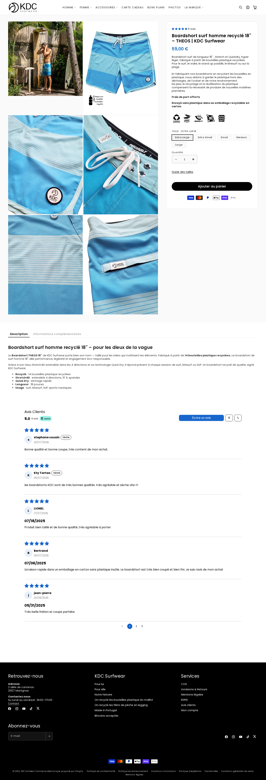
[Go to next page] (143, 626)
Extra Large (182, 137)
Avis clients (188, 705)
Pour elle (100, 689)
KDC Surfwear (28, 771)
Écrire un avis (201, 418)
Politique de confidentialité (101, 771)
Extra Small (205, 137)
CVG (184, 684)
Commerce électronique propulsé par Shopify (59, 771)
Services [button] (190, 676)
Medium (242, 137)
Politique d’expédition (190, 771)
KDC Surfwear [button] (110, 676)
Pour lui (99, 684)
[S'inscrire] (49, 736)
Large (179, 144)
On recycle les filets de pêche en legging (121, 705)
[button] (69, 7)
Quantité (177, 152)
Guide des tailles (182, 172)
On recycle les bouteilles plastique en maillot (124, 700)
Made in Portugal (106, 710)
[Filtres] (229, 418)
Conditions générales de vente (237, 771)
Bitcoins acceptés (106, 715)
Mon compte (189, 710)
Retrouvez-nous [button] (25, 676)
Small (224, 137)
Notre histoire (103, 694)
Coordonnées (211, 771)
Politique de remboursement (133, 771)
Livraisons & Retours (194, 689)
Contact (13, 703)
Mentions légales (192, 694)
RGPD (184, 700)
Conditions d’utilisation (163, 771)
